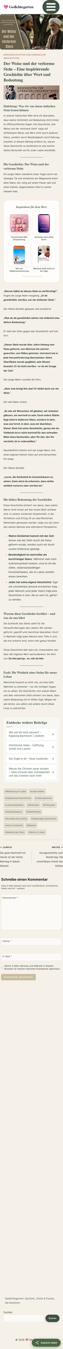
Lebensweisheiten (14, 805)
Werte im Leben (37, 832)
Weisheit (31, 825)
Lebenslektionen (43, 798)
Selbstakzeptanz (13, 812)
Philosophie (49, 805)
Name (7, 941)
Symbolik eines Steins (16, 818)
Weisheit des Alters (14, 832)
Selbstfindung (33, 812)
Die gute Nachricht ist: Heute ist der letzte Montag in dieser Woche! (13, 856)
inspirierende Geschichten (18, 798)
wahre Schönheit (14, 825)
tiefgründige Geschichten (43, 818)
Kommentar (10, 897)
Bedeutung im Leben (15, 791)
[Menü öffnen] (50, 7)
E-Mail (7, 956)
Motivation (33, 805)
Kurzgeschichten (14, 55)
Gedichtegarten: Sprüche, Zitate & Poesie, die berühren (30, 1300)
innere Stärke (37, 791)
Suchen (8, 1312)
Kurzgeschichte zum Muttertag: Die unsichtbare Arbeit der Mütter (49, 856)
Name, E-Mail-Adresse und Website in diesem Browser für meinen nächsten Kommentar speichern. (32, 967)
